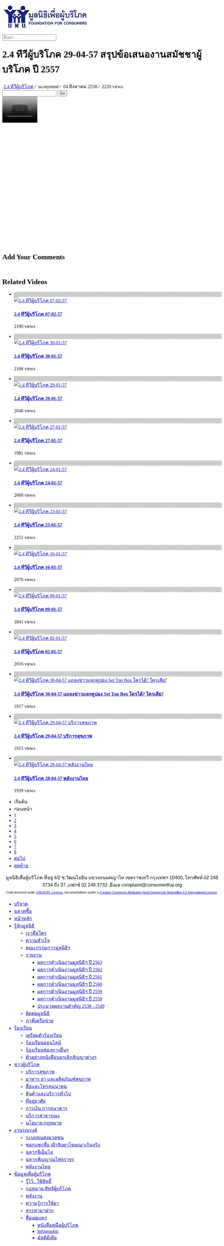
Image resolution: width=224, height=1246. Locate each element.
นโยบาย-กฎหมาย (44, 1122)
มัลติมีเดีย (47, 1237)
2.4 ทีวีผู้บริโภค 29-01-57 (38, 398)
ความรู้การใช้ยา (42, 1203)
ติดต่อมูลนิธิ (38, 1013)
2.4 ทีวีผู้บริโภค (19, 86)
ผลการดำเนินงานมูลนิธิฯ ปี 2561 (69, 976)
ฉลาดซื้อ (23, 911)
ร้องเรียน (23, 1028)
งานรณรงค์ (25, 1130)
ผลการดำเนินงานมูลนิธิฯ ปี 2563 (69, 962)
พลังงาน (34, 1195)
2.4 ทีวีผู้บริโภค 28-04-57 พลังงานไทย (51, 778)
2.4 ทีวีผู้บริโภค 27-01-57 (38, 440)
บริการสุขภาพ (40, 1071)
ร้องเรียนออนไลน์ (43, 1042)
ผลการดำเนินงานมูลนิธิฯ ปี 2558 (69, 998)
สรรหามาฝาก (40, 1210)
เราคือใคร (36, 933)
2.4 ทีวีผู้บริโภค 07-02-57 (38, 314)
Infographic (48, 1231)
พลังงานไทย (38, 1166)
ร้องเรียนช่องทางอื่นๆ (47, 1049)
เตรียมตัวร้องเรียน (44, 1035)
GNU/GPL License (49, 892)
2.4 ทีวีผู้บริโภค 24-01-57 (38, 482)
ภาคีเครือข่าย (39, 1020)
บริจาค (21, 903)
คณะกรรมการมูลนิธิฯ (48, 947)
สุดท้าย (21, 865)
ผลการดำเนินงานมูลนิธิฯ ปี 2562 (69, 969)
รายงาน (34, 955)
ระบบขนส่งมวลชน (45, 1137)
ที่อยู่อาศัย (36, 1101)
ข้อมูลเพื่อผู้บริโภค (32, 1174)
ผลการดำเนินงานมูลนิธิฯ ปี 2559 (69, 991)
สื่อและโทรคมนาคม (46, 1086)
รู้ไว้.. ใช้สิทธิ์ (38, 1181)
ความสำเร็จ (38, 940)
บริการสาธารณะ (43, 1115)
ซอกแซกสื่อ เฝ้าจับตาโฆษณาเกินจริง (63, 1144)
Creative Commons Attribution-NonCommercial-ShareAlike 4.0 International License (158, 892)
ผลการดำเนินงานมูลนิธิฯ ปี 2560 (69, 984)
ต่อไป (19, 858)
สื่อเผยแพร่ (36, 1217)
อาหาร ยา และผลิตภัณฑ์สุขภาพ (58, 1079)
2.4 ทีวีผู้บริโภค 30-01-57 (38, 356)
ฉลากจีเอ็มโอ (39, 1152)
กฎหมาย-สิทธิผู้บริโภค (48, 1188)
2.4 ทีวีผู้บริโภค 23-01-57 (38, 524)
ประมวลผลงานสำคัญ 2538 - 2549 (70, 1006)
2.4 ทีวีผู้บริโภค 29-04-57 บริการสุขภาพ (53, 736)
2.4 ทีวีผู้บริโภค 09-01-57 (38, 609)
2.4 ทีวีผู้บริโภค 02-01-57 (38, 651)
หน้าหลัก (23, 918)
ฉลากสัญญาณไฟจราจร (50, 1159)
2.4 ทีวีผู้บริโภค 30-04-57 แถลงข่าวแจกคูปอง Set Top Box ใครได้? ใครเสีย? (89, 693)
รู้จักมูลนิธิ (24, 925)
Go (62, 93)
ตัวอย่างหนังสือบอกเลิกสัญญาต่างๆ (61, 1057)
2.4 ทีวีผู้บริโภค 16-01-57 (38, 567)
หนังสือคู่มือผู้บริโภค (57, 1225)
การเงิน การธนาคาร (46, 1108)
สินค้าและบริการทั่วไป (48, 1093)
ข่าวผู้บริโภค (27, 1064)
